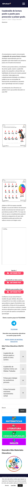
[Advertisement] (14, 37)
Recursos (19, 19)
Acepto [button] (20, 485)
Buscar (4, 407)
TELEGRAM (14, 329)
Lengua (14, 19)
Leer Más (13, 485)
